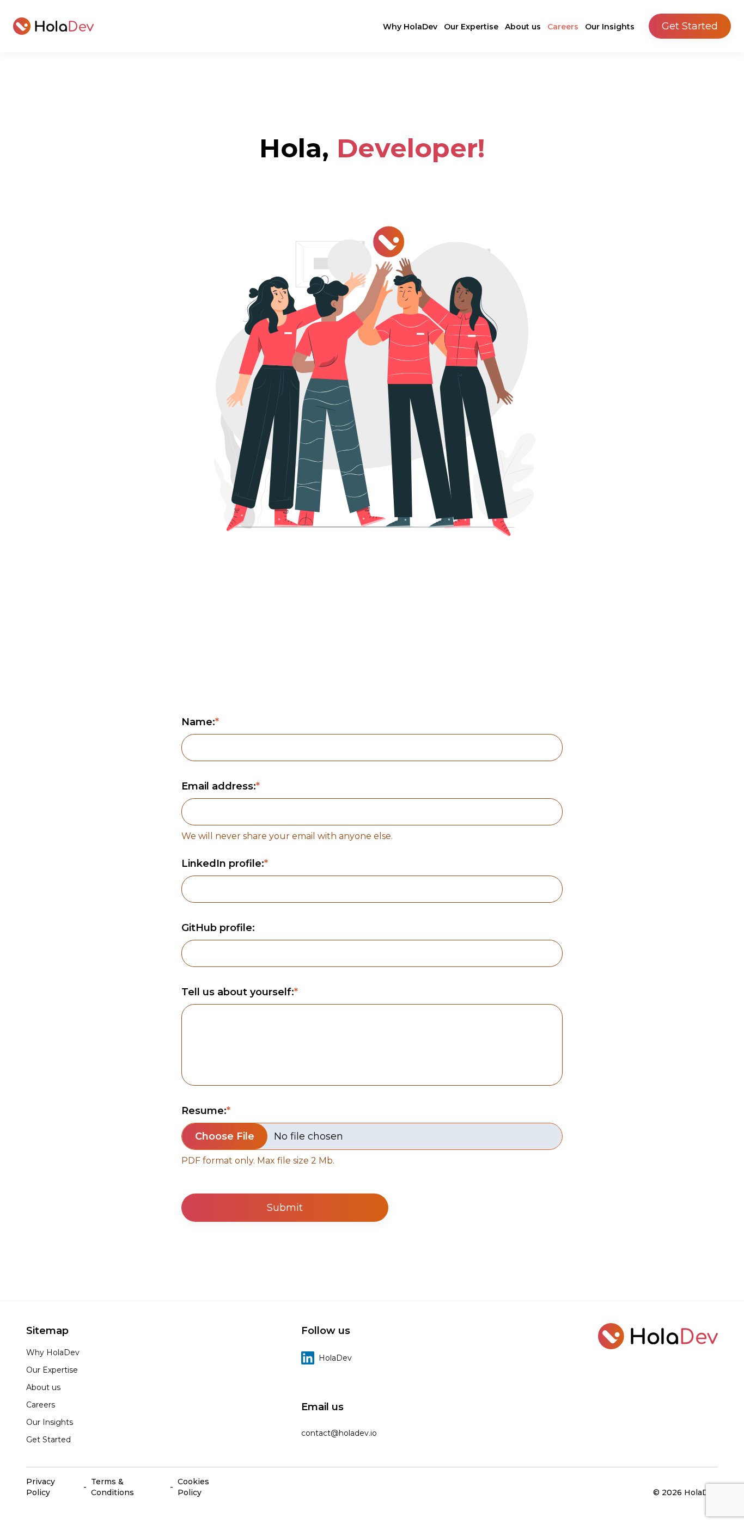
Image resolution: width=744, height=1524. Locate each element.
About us (523, 27)
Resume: (204, 1111)
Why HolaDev (410, 27)
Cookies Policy (193, 1487)
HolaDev (335, 1358)
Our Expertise (471, 27)
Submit (285, 1208)
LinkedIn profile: (222, 864)
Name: (198, 722)
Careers (562, 27)
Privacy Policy (40, 1487)
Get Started (690, 26)
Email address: (218, 786)
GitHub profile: (218, 928)
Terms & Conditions (112, 1487)
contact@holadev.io (339, 1433)
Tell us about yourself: (237, 992)
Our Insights (610, 27)
